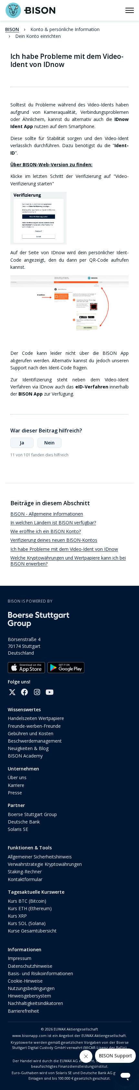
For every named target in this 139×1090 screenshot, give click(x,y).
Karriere (16, 785)
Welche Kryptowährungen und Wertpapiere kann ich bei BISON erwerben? (68, 561)
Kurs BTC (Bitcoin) (27, 901)
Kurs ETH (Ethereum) (30, 908)
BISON (12, 29)
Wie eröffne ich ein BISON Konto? (45, 531)
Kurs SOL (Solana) (27, 923)
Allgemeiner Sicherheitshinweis (40, 857)
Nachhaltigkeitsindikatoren (35, 1003)
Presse (15, 793)
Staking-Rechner (25, 871)
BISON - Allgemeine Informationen (46, 514)
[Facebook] (24, 692)
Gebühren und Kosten (30, 733)
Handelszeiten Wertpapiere (36, 718)
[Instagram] (36, 692)
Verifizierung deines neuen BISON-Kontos (53, 540)
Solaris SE (18, 829)
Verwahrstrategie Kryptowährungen (45, 864)
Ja (22, 443)
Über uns (17, 777)
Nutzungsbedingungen (31, 988)
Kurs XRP (17, 916)
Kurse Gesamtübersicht (32, 931)
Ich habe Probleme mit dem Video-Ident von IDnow (64, 549)
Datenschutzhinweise (30, 966)
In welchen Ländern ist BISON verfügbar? (53, 522)
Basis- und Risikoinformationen (40, 973)
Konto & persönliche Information (65, 29)
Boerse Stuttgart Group (32, 814)
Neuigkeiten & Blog (28, 748)
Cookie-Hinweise (25, 981)
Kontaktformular (25, 879)
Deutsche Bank (24, 822)
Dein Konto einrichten (38, 36)
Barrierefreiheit (23, 1011)
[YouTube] (49, 692)
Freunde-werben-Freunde (34, 726)
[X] (12, 692)
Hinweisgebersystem (29, 996)
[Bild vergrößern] (69, 304)
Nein (49, 443)
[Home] (30, 10)
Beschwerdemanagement (35, 741)
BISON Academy (25, 756)
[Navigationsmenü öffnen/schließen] (129, 10)
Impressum (19, 958)
